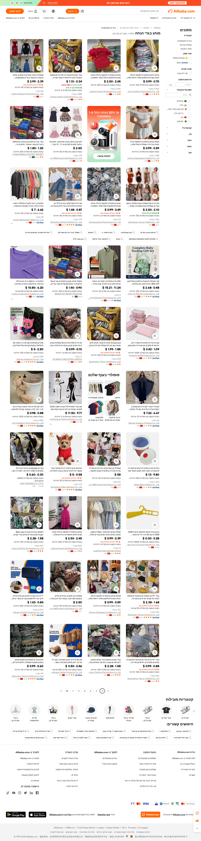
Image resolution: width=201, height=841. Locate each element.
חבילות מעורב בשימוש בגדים (37, 232)
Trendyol (132, 827)
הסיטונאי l (164, 731)
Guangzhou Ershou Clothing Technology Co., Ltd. (142, 91)
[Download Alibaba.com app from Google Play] (16, 814)
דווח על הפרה (72, 786)
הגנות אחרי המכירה (147, 775)
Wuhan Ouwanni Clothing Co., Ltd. (143, 423)
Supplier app (104, 814)
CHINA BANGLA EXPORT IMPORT (27, 154)
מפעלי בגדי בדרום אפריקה (68, 232)
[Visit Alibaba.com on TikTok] (8, 793)
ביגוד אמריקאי (59, 738)
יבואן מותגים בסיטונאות (34, 738)
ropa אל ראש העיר (181, 738)
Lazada (100, 827)
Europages (143, 827)
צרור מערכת (63, 731)
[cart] (43, 11)
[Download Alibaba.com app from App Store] (37, 814)
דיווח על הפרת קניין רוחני (67, 780)
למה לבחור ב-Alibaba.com (183, 758)
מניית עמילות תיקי (42, 731)
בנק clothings (126, 232)
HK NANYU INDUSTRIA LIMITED (67, 359)
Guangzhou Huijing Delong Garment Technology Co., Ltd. (104, 297)
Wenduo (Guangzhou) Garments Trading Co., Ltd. (26, 294)
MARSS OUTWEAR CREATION (68, 294)
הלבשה (146, 28)
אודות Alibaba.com (186, 752)
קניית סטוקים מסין (103, 738)
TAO (123, 827)
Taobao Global (112, 827)
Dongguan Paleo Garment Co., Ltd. (66, 487)
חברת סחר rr (107, 232)
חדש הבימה (160, 738)
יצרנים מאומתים (110, 758)
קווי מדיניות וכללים (148, 786)
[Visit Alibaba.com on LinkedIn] (31, 793)
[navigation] (178, 360)
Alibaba (157, 28)
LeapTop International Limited (107, 551)
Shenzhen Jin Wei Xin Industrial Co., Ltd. (142, 294)
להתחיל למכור (33, 764)
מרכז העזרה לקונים (70, 758)
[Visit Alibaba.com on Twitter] (25, 793)
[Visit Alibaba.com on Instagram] (19, 793)
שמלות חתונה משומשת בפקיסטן (142, 239)
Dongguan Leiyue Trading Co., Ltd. (143, 222)
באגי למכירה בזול (80, 738)
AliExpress (58, 827)
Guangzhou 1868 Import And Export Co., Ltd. (65, 158)
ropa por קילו (78, 239)
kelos (118, 239)
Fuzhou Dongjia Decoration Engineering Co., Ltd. (65, 97)
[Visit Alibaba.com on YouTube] (13, 793)
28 (67, 691)
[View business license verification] (127, 836)
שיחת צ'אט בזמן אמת (68, 764)
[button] (82, 11)
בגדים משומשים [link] (108, 28)
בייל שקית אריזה (19, 731)
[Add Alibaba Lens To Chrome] (150, 814)
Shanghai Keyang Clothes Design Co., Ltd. (65, 419)
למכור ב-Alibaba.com (29, 758)
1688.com (70, 827)
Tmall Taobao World (86, 827)
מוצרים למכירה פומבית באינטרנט (133, 738)
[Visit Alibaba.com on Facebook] (37, 793)
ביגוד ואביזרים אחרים (129, 28)
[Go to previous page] (108, 691)
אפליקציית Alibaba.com (60, 814)
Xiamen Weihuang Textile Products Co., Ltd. (142, 355)
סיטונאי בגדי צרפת (100, 239)
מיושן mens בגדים (148, 232)
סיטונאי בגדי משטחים (85, 731)
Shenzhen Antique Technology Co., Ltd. (26, 94)
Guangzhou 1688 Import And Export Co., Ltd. (104, 484)
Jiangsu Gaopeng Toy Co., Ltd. (29, 359)
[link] (197, 813)
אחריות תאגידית (188, 769)
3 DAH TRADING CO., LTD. (31, 483)
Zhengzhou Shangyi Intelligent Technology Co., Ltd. (26, 423)
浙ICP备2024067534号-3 (175, 836)
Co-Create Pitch (187, 764)
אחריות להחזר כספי (147, 764)
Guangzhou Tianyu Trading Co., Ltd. (105, 361)
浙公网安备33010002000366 (148, 836)
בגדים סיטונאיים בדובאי (141, 731)
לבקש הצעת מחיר (109, 764)
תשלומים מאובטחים (147, 758)
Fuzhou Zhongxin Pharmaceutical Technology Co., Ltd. (104, 222)
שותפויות (35, 780)
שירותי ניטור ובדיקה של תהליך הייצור (140, 780)
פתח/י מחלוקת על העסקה (67, 769)
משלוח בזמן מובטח (147, 769)
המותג (90, 232)
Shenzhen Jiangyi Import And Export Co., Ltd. (104, 91)
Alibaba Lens (179, 814)
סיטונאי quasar (182, 731)
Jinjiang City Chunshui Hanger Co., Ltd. (142, 544)
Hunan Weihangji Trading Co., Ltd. (28, 220)
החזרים (75, 775)
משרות (192, 775)
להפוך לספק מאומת (30, 775)
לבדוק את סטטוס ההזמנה (28, 769)
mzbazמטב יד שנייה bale (113, 731)
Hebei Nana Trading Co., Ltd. (146, 484)
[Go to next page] (61, 691)
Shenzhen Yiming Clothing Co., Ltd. (66, 222)
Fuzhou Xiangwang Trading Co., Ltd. (143, 158)
